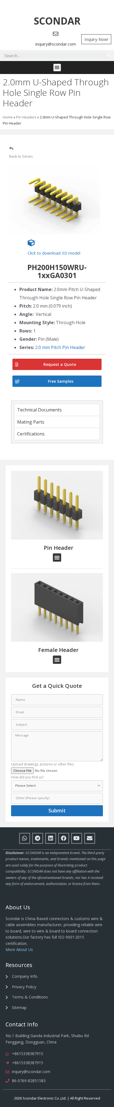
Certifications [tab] (31, 434)
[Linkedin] (50, 838)
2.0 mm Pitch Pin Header (60, 347)
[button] (57, 21)
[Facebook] (63, 838)
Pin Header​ (58, 547)
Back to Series (21, 156)
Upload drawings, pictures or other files (42, 765)
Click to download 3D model (54, 253)
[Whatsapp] (24, 838)
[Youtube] (76, 838)
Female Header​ (58, 650)
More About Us (19, 949)
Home (8, 117)
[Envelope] (89, 838)
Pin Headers (26, 117)
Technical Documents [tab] (39, 410)
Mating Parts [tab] (30, 422)
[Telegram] (37, 838)
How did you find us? (27, 778)
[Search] (108, 55)
